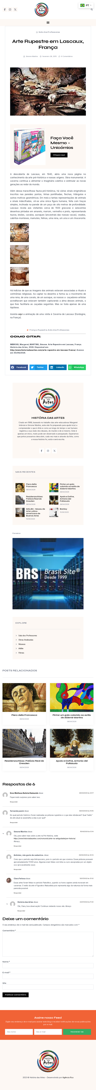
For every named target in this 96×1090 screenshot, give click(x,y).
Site (4, 983)
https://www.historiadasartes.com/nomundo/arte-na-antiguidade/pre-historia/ (45, 839)
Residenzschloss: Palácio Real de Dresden (34, 498)
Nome (6, 962)
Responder (14, 802)
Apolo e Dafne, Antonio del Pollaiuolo (67, 498)
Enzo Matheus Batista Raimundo (24, 793)
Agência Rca (67, 1077)
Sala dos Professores (49, 32)
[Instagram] (10, 9)
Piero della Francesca (31, 485)
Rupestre (42, 330)
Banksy (63, 509)
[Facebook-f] (4, 9)
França (33, 330)
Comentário (9, 930)
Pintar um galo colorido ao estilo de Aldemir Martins (70, 486)
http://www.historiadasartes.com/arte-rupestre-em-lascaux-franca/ (43, 350)
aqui (20, 314)
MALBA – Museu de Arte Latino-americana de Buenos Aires (35, 512)
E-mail (6, 972)
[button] (92, 9)
